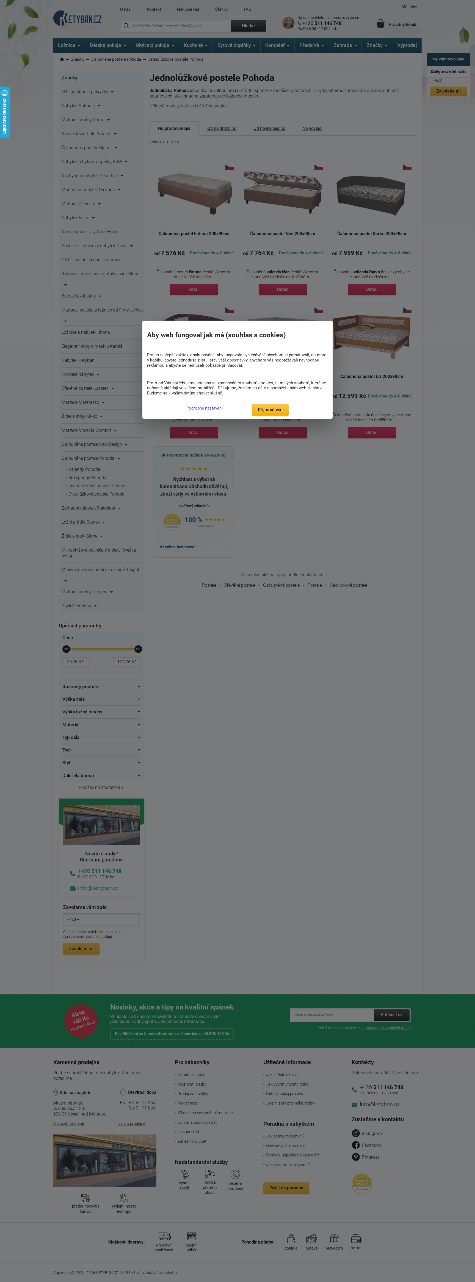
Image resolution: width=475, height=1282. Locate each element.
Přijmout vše (270, 409)
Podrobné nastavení (204, 408)
